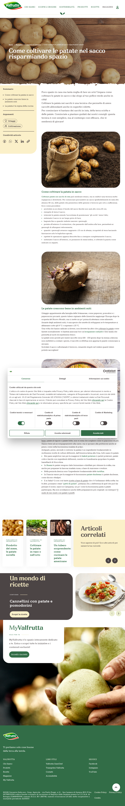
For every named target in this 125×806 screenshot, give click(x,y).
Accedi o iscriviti (19, 654)
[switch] (48, 423)
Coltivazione (14, 126)
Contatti (49, 772)
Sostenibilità (66, 7)
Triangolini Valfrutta (55, 768)
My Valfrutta (8, 780)
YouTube (93, 772)
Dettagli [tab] (62, 379)
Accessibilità (51, 776)
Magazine (107, 7)
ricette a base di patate (78, 481)
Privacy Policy (115, 792)
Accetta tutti (98, 433)
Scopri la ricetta (19, 614)
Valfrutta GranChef (54, 764)
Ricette (95, 7)
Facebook (93, 764)
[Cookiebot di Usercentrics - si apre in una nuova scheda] (105, 371)
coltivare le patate (106, 329)
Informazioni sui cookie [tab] (99, 379)
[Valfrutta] (13, 5)
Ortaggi (12, 121)
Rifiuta (27, 433)
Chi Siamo (7, 764)
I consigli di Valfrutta (33, 45)
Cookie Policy (100, 792)
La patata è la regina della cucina (19, 106)
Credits (97, 798)
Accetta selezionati (62, 433)
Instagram (93, 768)
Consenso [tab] (25, 379)
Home (11, 45)
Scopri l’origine (47, 7)
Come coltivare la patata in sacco (19, 95)
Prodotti (6, 768)
